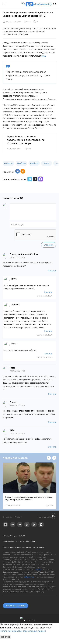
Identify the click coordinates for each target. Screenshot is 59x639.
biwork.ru (39, 569)
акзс (46, 163)
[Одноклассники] (22, 171)
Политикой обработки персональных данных (23, 631)
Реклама (18, 517)
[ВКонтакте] (17, 171)
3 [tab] (29, 620)
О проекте (7, 517)
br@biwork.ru (29, 577)
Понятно (5, 637)
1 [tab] (24, 620)
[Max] (40, 179)
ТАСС (43, 56)
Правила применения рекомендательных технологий (23, 547)
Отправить (48, 245)
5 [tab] (34, 620)
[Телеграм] (29, 179)
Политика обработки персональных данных (19, 541)
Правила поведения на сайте (14, 536)
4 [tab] (32, 620)
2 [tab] (27, 620)
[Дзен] (34, 179)
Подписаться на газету (15, 605)
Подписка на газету (46, 517)
